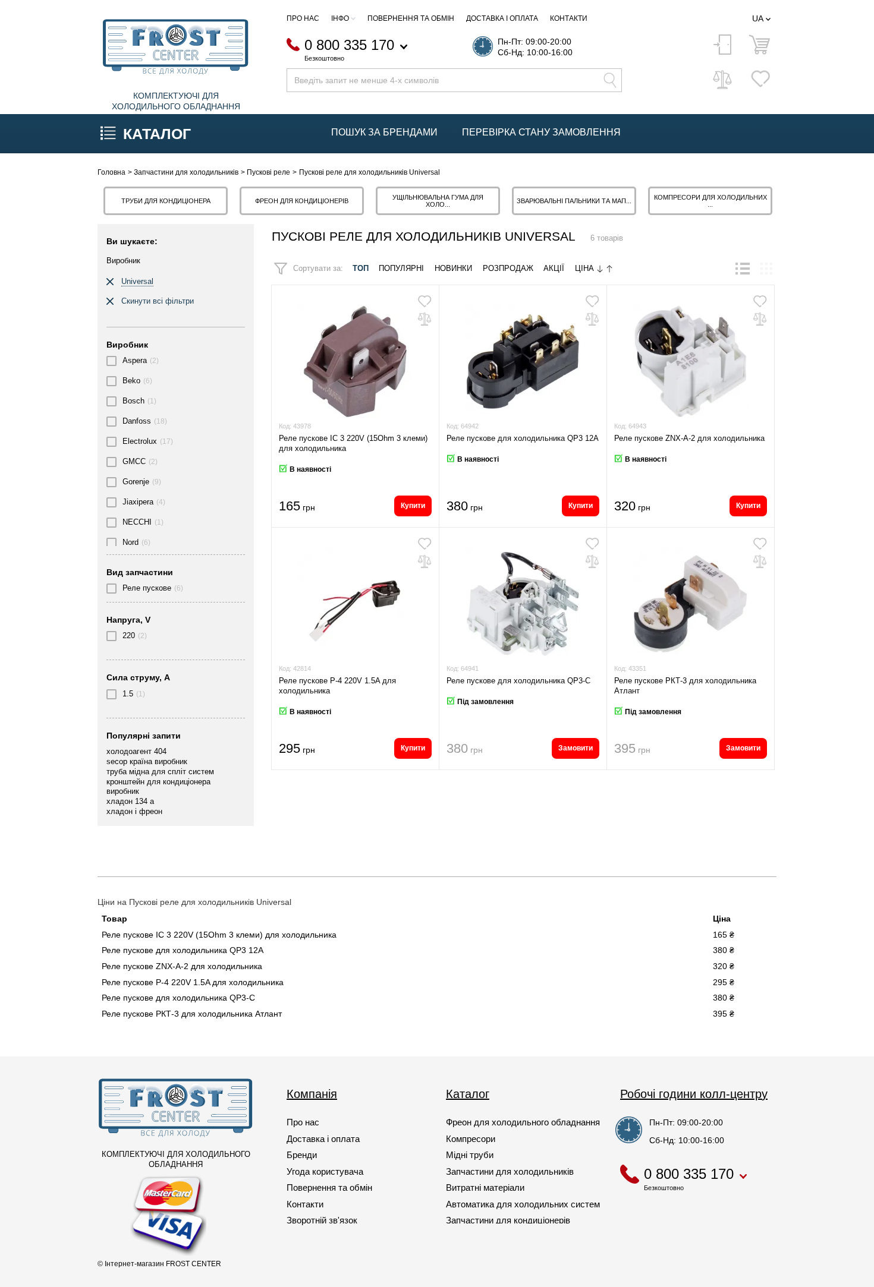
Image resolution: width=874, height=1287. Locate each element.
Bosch (133, 400)
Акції (553, 268)
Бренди (302, 1155)
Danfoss (136, 421)
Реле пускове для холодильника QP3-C (518, 680)
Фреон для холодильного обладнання (523, 1122)
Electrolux (139, 441)
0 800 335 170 (349, 45)
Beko (131, 380)
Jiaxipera (137, 501)
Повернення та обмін (410, 18)
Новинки (453, 268)
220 (128, 635)
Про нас (303, 18)
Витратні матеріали (485, 1187)
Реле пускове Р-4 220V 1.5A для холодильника (193, 982)
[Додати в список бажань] (424, 301)
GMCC (134, 461)
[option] (166, 201)
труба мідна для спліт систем (160, 771)
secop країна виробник (146, 761)
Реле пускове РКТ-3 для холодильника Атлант (192, 1013)
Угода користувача (325, 1171)
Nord (130, 542)
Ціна (585, 268)
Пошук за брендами (384, 132)
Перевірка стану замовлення (541, 132)
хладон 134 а (130, 801)
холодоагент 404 (136, 751)
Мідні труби (469, 1155)
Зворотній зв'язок (322, 1220)
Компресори (470, 1139)
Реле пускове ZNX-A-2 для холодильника (689, 438)
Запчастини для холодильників (510, 1171)
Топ (361, 268)
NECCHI (137, 522)
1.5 (127, 693)
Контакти (568, 18)
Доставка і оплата (502, 18)
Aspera (134, 360)
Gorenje (135, 481)
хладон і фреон (134, 811)
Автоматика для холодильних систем (523, 1204)
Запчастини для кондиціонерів (508, 1220)
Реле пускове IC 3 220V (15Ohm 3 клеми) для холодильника (219, 934)
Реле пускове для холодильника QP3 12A (523, 438)
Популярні (401, 268)
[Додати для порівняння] (424, 319)
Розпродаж (508, 268)
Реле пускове (146, 587)
